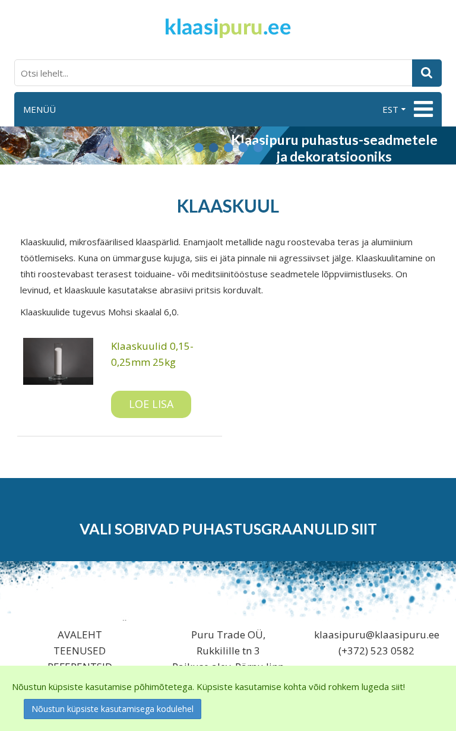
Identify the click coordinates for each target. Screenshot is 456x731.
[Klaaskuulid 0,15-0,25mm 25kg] (58, 361)
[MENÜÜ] (422, 109)
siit (364, 528)
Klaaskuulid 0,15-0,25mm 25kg (152, 354)
